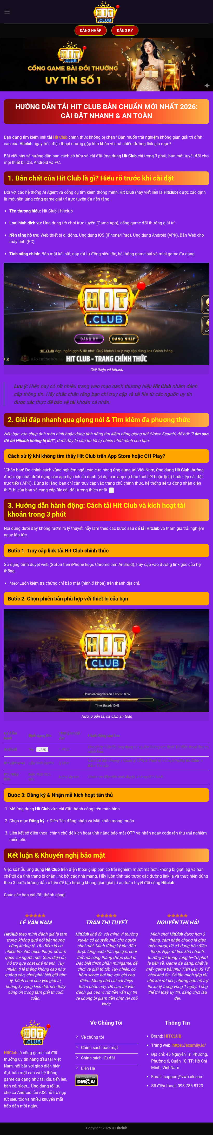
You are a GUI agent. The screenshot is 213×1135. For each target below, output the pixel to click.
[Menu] (7, 11)
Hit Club (60, 137)
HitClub (10, 1052)
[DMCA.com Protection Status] (86, 1079)
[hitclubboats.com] (106, 11)
